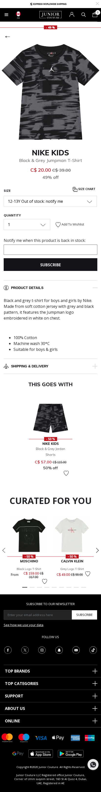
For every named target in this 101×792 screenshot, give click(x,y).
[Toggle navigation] (6, 14)
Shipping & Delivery (29, 366)
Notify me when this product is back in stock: (45, 240)
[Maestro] (24, 737)
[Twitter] (25, 649)
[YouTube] (76, 649)
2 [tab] (32, 589)
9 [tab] (83, 589)
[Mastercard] (7, 737)
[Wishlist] (66, 473)
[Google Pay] (18, 753)
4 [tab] (46, 589)
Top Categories (21, 683)
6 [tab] (61, 589)
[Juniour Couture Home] (50, 14)
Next (97, 550)
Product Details (27, 288)
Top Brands (17, 671)
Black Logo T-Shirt (29, 569)
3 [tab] (39, 589)
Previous (3, 550)
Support (14, 696)
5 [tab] (54, 589)
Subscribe (84, 614)
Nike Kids (50, 152)
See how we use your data (23, 625)
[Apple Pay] (58, 737)
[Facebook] (8, 649)
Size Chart (86, 189)
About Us (15, 708)
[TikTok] (93, 649)
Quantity (12, 215)
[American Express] (75, 737)
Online (12, 721)
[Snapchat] (59, 649)
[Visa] (41, 737)
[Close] (97, 3)
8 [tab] (76, 589)
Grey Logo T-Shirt (72, 569)
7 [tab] (68, 589)
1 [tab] (24, 589)
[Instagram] (42, 649)
